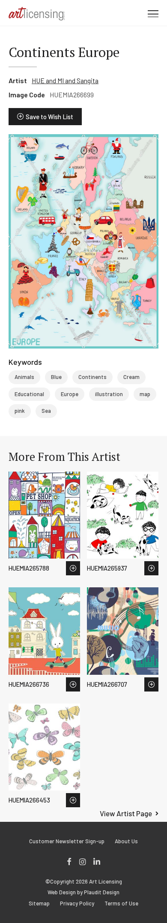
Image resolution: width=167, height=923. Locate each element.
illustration (109, 394)
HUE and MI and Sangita (65, 80)
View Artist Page (126, 813)
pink (20, 410)
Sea (46, 410)
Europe (69, 394)
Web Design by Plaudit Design (83, 892)
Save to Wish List (49, 116)
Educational (29, 394)
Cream (131, 376)
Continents (92, 376)
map (145, 394)
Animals (24, 376)
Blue (56, 376)
